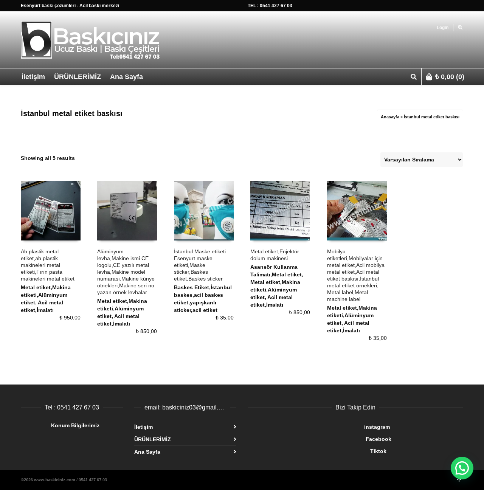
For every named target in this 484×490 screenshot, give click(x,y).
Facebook (319, 439)
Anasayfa (390, 117)
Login (442, 27)
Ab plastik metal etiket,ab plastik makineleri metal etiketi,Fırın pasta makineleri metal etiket (47, 265)
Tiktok (317, 451)
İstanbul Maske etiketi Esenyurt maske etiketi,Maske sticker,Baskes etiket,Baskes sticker (200, 265)
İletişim (143, 427)
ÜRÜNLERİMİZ (152, 439)
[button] (462, 468)
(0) (449, 77)
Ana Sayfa (147, 452)
